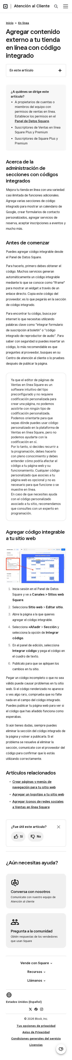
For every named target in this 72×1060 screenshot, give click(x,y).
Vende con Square (34, 963)
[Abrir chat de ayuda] (61, 1049)
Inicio (9, 23)
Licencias (36, 1045)
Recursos (34, 972)
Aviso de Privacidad (36, 1032)
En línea (23, 23)
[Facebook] (36, 1009)
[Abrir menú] (65, 6)
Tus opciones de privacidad (36, 1025)
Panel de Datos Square (32, 121)
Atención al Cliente (32, 6)
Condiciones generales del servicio (36, 1038)
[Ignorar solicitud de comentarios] (58, 827)
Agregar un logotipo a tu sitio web (38, 794)
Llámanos (34, 980)
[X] (30, 1009)
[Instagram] (42, 1009)
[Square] (5, 6)
